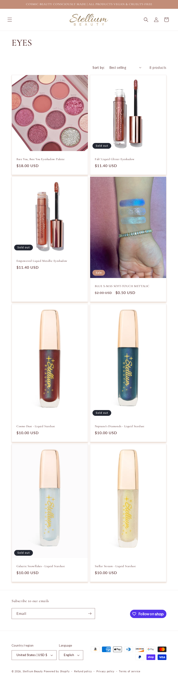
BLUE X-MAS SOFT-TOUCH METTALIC (122, 286)
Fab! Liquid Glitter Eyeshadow (114, 159)
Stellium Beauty (33, 671)
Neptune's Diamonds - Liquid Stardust (119, 426)
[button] (10, 20)
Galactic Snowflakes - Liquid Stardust (40, 566)
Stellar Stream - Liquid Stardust (115, 566)
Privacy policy (105, 671)
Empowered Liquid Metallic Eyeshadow (41, 261)
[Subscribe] (90, 613)
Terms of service (129, 671)
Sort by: (98, 67)
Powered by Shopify (57, 671)
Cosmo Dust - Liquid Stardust (35, 426)
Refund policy (83, 671)
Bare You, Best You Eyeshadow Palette (40, 159)
